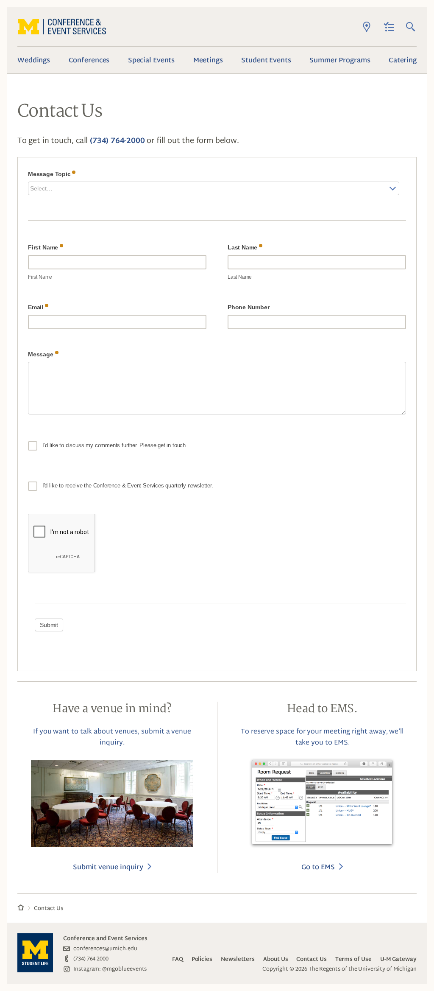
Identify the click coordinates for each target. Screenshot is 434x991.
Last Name (243, 249)
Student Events (266, 60)
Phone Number (249, 307)
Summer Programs (339, 60)
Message (41, 356)
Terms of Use (353, 959)
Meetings (208, 60)
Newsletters (238, 959)
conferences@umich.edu (105, 948)
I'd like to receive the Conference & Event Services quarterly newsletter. (127, 485)
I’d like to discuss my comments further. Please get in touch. (114, 445)
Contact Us (311, 959)
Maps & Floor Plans (367, 26)
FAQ (177, 959)
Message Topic (50, 175)
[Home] (20, 908)
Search (411, 26)
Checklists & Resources (389, 26)
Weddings (33, 60)
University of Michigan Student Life (35, 952)
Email (36, 309)
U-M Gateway (398, 959)
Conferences (89, 60)
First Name (44, 249)
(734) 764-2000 (117, 140)
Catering (403, 60)
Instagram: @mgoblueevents (110, 968)
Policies (202, 959)
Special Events (151, 60)
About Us (275, 959)
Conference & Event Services (61, 27)
